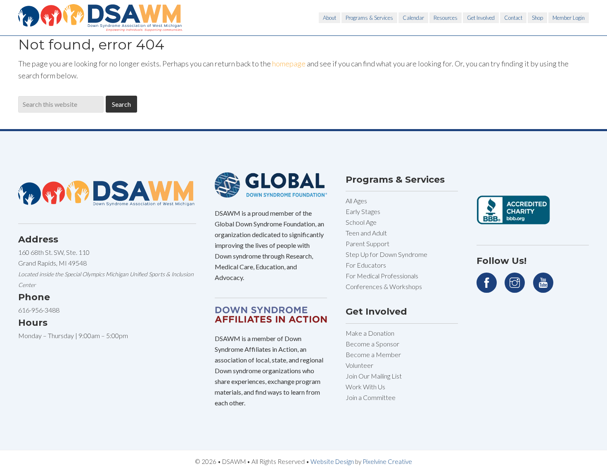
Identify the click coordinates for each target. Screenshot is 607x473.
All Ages (356, 201)
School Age (361, 222)
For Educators (366, 265)
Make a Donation (370, 333)
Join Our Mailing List (374, 376)
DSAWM (100, 17)
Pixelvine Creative (387, 461)
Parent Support (367, 243)
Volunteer (359, 365)
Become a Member (373, 354)
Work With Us (365, 387)
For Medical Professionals (382, 276)
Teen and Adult (366, 233)
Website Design (332, 461)
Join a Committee (371, 397)
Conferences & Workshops (384, 286)
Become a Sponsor (372, 344)
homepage (289, 63)
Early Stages (363, 211)
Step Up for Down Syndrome (386, 254)
